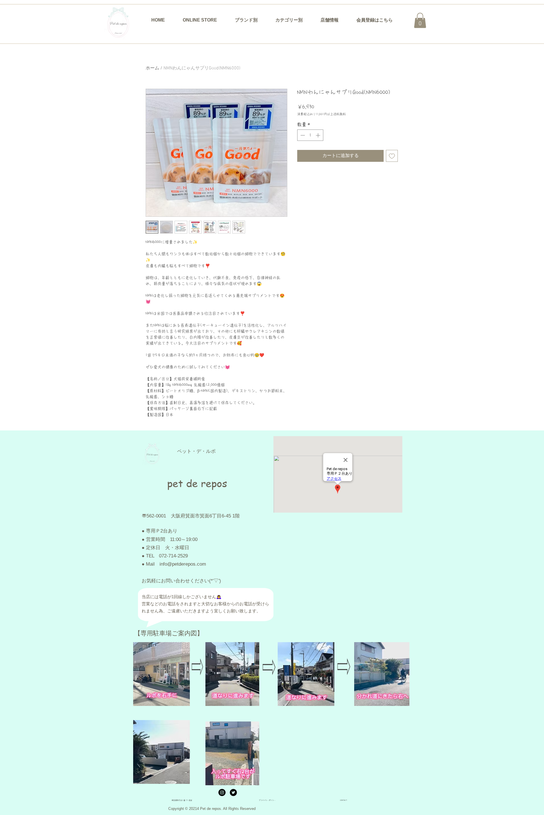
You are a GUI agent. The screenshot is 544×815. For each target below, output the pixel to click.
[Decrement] (302, 135)
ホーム (152, 68)
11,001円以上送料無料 (331, 114)
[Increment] (318, 135)
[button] (246, 20)
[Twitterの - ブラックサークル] (233, 792)
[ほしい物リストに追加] (392, 156)
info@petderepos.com (183, 564)
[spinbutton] (310, 135)
